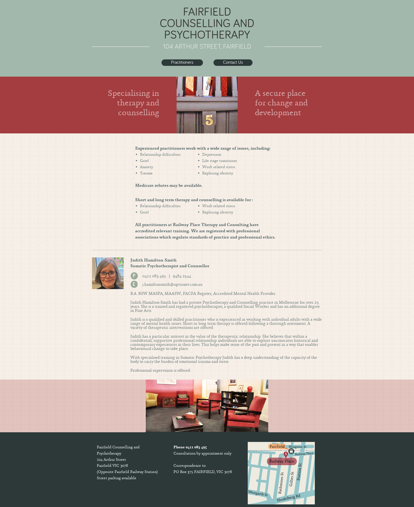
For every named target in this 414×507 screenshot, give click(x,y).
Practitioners (182, 63)
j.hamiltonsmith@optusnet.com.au (172, 284)
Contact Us (233, 63)
